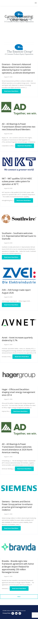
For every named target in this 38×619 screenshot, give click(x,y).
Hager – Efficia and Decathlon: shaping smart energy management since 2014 (18, 392)
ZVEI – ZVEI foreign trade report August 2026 (16, 291)
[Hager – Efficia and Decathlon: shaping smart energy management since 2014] (19, 375)
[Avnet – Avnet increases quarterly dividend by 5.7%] (19, 323)
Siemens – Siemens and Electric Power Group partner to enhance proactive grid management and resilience (17, 505)
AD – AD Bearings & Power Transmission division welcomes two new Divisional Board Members (18, 126)
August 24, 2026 (8, 188)
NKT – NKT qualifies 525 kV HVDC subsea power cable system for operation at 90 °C (17, 181)
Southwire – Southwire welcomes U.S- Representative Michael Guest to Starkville (19, 236)
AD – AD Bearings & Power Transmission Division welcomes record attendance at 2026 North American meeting (17, 448)
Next (19, 596)
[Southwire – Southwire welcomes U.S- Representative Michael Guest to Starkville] (19, 219)
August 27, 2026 (8, 77)
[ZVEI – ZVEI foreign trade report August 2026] (19, 275)
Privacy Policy (7, 613)
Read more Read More (11, 91)
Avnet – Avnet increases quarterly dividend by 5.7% (17, 339)
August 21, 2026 (8, 344)
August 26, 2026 (8, 133)
